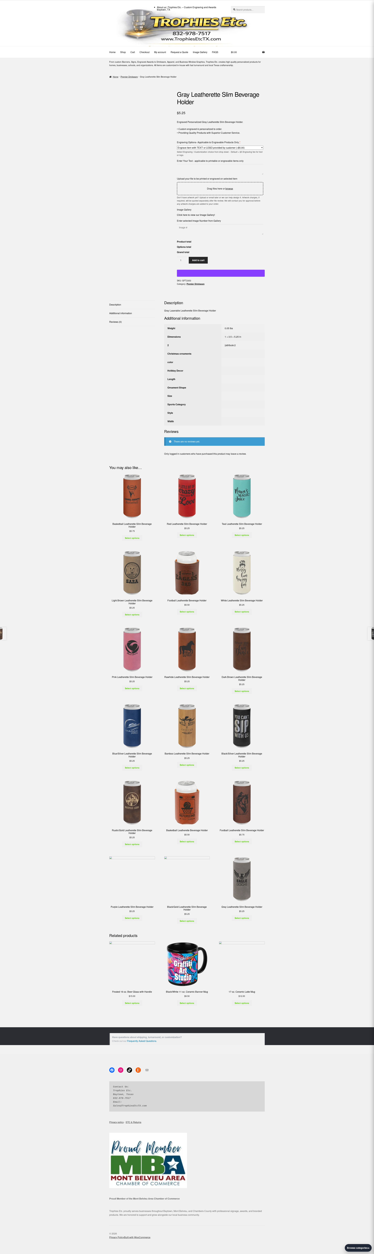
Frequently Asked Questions (141, 1041)
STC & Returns (133, 1122)
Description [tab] (115, 304)
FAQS (215, 52)
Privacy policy (116, 1122)
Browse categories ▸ (358, 1247)
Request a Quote (179, 52)
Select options (132, 537)
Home (112, 52)
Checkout (144, 52)
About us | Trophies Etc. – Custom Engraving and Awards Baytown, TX (186, 8)
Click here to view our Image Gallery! (196, 215)
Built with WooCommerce (137, 1237)
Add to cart (198, 260)
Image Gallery (200, 52)
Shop (123, 52)
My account (160, 52)
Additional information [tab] (120, 313)
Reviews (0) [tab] (115, 321)
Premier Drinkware (129, 76)
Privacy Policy (116, 1237)
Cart (132, 52)
